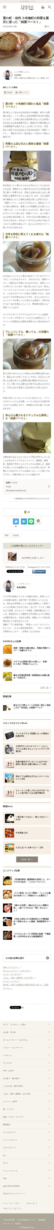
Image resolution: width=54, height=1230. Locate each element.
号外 (5, 1178)
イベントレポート (10, 1140)
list (16, 526)
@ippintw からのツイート (14, 1193)
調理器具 (6, 1125)
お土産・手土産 (9, 1032)
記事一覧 (44, 687)
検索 (49, 7)
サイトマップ (8, 1223)
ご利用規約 (41, 1220)
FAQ (16, 1223)
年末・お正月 (8, 1071)
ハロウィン (7, 1055)
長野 (7, 535)
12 (48, 26)
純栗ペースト (23, 92)
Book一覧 (31, 1203)
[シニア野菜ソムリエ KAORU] (16, 591)
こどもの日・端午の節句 (13, 1086)
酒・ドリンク (8, 1109)
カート (43, 7)
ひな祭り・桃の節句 (11, 1078)
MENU (5, 7)
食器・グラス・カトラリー (14, 1117)
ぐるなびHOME (9, 1220)
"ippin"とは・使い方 (11, 1208)
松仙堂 (9, 92)
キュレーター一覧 (10, 1203)
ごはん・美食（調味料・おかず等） (17, 1094)
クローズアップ (9, 1148)
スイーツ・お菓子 (10, 1101)
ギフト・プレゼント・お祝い (14, 1024)
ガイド (5, 1163)
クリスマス (7, 1063)
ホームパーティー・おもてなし (15, 1040)
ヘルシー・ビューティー (13, 1048)
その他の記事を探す (14, 958)
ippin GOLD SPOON (11, 1186)
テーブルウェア (9, 1132)
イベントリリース (10, 1171)
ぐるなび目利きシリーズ (26, 1220)
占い (5, 1155)
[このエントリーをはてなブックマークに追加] (24, 521)
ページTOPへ (27, 1000)
